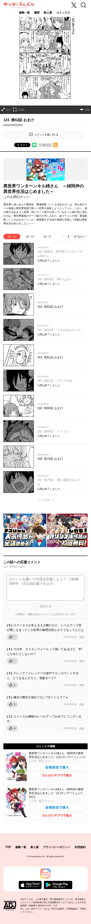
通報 (81, 637)
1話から (81, 236)
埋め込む (46, 145)
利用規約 (80, 847)
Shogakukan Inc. (37, 856)
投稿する (45, 606)
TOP (8, 847)
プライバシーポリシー (56, 847)
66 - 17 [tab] (47, 236)
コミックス (63, 12)
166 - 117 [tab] (12, 236)
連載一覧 (24, 12)
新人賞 (48, 12)
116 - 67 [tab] (30, 236)
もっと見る (43, 499)
